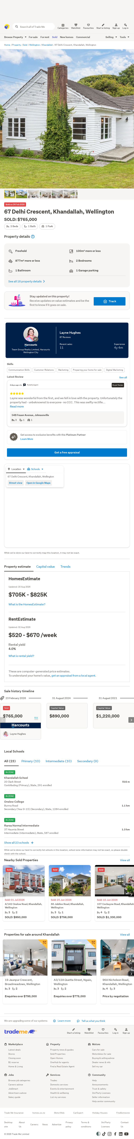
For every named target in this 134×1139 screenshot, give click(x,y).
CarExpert (78, 1113)
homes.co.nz (38, 1113)
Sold (54, 37)
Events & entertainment (62, 1088)
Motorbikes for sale (101, 1053)
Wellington (34, 44)
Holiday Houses (99, 1113)
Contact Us (125, 1124)
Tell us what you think (93, 1020)
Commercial (83, 37)
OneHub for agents (59, 1062)
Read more (17, 406)
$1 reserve (13, 1062)
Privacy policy (69, 1124)
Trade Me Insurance (14, 1113)
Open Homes (56, 1058)
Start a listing (73, 1032)
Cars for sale (98, 1049)
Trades (53, 1080)
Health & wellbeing (59, 1092)
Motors (96, 1044)
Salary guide (14, 1097)
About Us (22, 1124)
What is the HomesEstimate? (27, 604)
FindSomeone (123, 1113)
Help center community (103, 1101)
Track (112, 301)
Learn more (64, 1020)
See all (123, 377)
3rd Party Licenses (101, 1092)
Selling (110, 37)
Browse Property (14, 37)
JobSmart (13, 1088)
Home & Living (15, 1066)
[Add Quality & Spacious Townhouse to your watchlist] (91, 944)
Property (16, 44)
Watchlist (89, 1032)
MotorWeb (59, 1113)
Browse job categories (19, 1080)
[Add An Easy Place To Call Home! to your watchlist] (42, 944)
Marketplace (15, 1044)
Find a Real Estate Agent (62, 1066)
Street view (15, 482)
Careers (34, 1124)
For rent (44, 37)
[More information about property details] (33, 236)
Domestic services (59, 1084)
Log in (125, 27)
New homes (66, 37)
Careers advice (15, 1084)
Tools (123, 37)
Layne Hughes (18, 733)
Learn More (26, 439)
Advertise (56, 1124)
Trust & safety (99, 1088)
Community (99, 1074)
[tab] (16, 469)
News (45, 1124)
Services (55, 1074)
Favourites (103, 1032)
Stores (11, 1053)
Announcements (100, 1084)
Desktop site (8, 1124)
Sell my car (97, 1066)
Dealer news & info (101, 1062)
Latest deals (14, 1049)
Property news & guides (62, 1049)
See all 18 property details (25, 281)
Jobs (11, 1074)
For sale (33, 37)
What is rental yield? (21, 656)
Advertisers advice (17, 1092)
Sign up (116, 27)
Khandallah (47, 44)
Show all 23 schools (16, 842)
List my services (58, 1097)
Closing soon (14, 1058)
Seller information (101, 1097)
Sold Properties (57, 1053)
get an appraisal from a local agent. (73, 675)
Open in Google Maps (38, 482)
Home (7, 44)
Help (94, 1080)
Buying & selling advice (103, 1058)
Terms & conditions (86, 1124)
